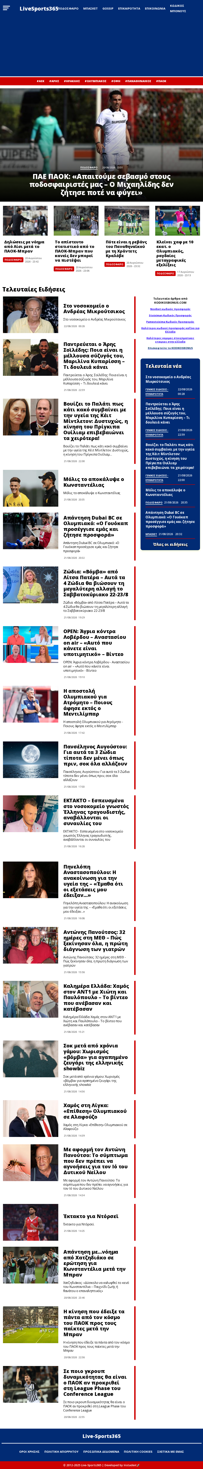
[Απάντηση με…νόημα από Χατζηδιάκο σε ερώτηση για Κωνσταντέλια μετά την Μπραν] (30, 1265)
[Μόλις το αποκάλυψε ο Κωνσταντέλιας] (30, 488)
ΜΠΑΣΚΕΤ (90, 8)
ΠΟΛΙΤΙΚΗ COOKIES (138, 1451)
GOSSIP (107, 8)
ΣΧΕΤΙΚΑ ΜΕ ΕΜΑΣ (170, 1451)
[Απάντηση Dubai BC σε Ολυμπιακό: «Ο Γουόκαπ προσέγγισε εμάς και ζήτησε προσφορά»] (30, 531)
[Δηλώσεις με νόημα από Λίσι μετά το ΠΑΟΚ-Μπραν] (25, 221)
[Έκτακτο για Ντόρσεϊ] (30, 1222)
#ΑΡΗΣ (54, 81)
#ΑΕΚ (40, 81)
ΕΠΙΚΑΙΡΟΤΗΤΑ (129, 8)
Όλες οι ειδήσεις (170, 544)
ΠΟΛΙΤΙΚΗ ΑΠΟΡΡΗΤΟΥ (61, 1451)
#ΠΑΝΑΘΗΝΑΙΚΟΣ (138, 81)
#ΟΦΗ (115, 81)
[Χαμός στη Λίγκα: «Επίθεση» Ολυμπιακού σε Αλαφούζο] (30, 1118)
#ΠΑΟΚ (161, 81)
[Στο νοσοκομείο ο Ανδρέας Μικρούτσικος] (30, 314)
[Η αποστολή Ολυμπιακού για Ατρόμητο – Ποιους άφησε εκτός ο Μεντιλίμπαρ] (30, 704)
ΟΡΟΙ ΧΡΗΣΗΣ (29, 1451)
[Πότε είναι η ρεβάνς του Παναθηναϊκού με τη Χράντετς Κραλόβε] (126, 221)
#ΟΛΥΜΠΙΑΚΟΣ (95, 81)
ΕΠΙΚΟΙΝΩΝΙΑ (155, 8)
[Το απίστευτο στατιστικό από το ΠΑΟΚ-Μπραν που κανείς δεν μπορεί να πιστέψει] (76, 221)
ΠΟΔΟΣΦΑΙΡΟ (68, 8)
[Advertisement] (101, 46)
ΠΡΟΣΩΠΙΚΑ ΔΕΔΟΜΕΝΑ (101, 1451)
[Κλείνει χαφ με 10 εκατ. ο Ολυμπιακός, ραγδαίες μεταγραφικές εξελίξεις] (177, 221)
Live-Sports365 (101, 1436)
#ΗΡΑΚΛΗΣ (72, 81)
